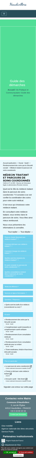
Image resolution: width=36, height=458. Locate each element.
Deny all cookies (26, 452)
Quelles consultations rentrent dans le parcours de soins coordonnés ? (15, 274)
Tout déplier (26, 232)
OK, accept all (11, 452)
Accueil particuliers (10, 163)
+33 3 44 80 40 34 (18, 411)
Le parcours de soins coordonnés (19, 366)
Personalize (18, 455)
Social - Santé (24, 163)
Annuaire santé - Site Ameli (17, 379)
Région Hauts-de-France (14, 440)
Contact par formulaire (18, 414)
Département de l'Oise (13, 445)
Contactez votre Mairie (18, 398)
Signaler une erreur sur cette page (18, 387)
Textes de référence (11, 286)
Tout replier (14, 232)
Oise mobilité (7, 426)
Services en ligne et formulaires (15, 293)
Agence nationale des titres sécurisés (18, 429)
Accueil (11, 90)
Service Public (8, 432)
